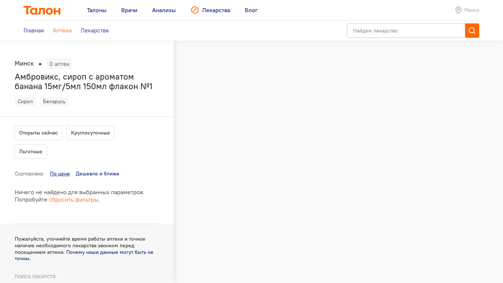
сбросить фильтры (73, 199)
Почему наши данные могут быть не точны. (84, 255)
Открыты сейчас (38, 132)
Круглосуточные (90, 132)
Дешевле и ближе (97, 173)
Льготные (30, 151)
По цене (60, 173)
